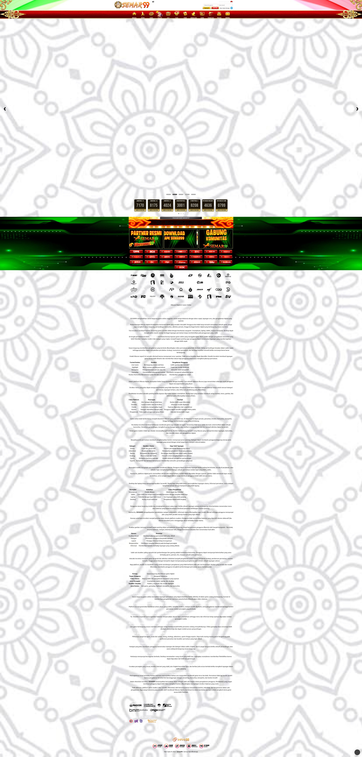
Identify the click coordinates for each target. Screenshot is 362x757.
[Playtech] (190, 231)
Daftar (215, 8)
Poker (184, 676)
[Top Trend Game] (162, 238)
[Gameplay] (228, 231)
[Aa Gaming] (143, 245)
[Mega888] (190, 252)
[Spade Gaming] (181, 245)
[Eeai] (218, 238)
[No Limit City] (152, 252)
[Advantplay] (171, 245)
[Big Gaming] (152, 238)
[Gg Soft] (181, 231)
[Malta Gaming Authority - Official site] (158, 667)
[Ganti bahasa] (231, 2)
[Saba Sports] (152, 231)
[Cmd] (143, 231)
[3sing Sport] (162, 231)
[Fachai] (143, 252)
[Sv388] (228, 252)
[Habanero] (190, 245)
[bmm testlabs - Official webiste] (140, 667)
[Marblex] (209, 238)
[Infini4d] (200, 252)
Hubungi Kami (214, 665)
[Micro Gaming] (218, 231)
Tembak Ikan (186, 688)
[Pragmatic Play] (171, 231)
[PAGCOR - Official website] (136, 662)
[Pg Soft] (228, 238)
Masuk (206, 8)
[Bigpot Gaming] (171, 238)
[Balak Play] (209, 252)
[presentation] (4, 86)
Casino (184, 665)
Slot (183, 669)
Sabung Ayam (187, 680)
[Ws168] (218, 252)
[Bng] (228, 245)
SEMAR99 (153, 293)
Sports (184, 661)
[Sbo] (134, 231)
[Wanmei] (200, 231)
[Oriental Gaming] (200, 238)
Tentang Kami (214, 661)
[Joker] (200, 245)
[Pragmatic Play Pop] (134, 245)
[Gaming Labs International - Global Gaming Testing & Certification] (168, 662)
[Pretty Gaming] (134, 238)
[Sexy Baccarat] (209, 231)
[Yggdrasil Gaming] (162, 252)
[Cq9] (218, 245)
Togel (184, 672)
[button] (168, 150)
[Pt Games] (152, 245)
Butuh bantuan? (224, 2)
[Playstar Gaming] (209, 245)
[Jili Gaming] (181, 238)
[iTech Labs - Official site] (160, 662)
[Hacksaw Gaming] (181, 252)
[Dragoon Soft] (171, 252)
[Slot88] (134, 252)
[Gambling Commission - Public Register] (150, 662)
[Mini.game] (143, 238)
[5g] (162, 245)
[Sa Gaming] (190, 238)
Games (184, 684)
